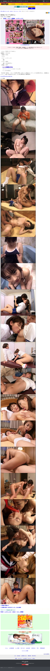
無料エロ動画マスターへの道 (12, 1)
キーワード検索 (31, 6)
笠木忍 (4, 18)
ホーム (6, 648)
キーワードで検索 (25, 650)
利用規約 (1, 667)
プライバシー (5, 667)
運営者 (16, 658)
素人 (21, 6)
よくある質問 (25, 658)
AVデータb (29, 4)
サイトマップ (29, 658)
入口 (1, 1)
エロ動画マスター (24, 655)
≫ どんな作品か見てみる (25, 44)
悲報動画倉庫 (42, 648)
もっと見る (25, 1)
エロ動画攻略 (12, 4)
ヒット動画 (21, 4)
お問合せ (33, 658)
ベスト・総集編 (11, 18)
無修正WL (29, 655)
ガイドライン (20, 658)
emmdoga (18, 655)
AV (18, 6)
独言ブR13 (20, 1)
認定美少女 (45, 4)
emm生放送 (37, 4)
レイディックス (19, 18)
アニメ (24, 6)
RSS (38, 648)
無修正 (27, 6)
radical (13, 611)
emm (15, 6)
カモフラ (47, 1)
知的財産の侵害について (11, 667)
